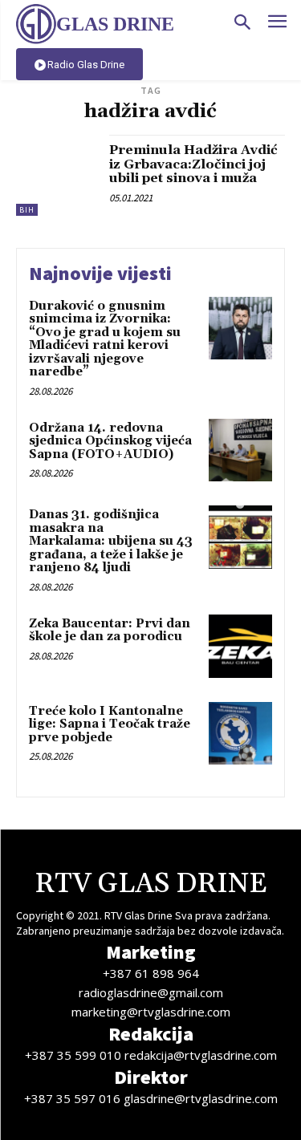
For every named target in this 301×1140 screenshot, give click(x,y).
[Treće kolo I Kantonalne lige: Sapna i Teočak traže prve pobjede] (240, 733)
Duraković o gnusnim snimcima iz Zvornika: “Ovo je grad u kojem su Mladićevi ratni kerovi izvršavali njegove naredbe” (105, 339)
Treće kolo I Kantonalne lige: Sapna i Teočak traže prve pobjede (109, 724)
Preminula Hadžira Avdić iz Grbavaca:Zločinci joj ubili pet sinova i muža (193, 164)
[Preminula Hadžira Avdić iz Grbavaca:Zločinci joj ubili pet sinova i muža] (56, 175)
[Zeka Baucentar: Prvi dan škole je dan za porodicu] (240, 646)
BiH (27, 210)
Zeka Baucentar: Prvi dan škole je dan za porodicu (109, 630)
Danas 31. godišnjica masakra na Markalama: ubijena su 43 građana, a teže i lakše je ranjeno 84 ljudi (111, 541)
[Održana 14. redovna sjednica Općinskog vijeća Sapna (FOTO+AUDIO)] (240, 450)
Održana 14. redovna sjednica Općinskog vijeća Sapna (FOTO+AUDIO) (110, 441)
